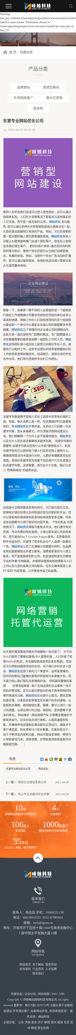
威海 (60, 1022)
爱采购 (38, 108)
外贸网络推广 (23, 98)
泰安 (34, 1022)
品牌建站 (23, 87)
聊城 (47, 1022)
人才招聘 (51, 969)
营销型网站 (51, 87)
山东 (21, 1022)
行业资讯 (38, 969)
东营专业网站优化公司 (18, 768)
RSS (54, 993)
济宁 (40, 1022)
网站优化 (43, 768)
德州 (53, 1022)
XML (62, 993)
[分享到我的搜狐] (60, 759)
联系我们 (38, 973)
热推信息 (26, 52)
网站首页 (25, 964)
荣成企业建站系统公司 (32, 782)
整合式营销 (54, 98)
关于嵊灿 (38, 964)
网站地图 (43, 993)
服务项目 (51, 964)
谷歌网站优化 (39, 1010)
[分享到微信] (51, 759)
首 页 (12, 52)
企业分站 (30, 993)
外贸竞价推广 (21, 1010)
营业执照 (43, 1028)
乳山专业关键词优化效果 (33, 794)
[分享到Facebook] (70, 759)
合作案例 (25, 969)
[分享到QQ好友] (56, 759)
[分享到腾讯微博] (65, 759)
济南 (27, 1022)
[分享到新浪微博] (46, 759)
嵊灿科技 (43, 1016)
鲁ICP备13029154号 (37, 1005)
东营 (66, 1022)
